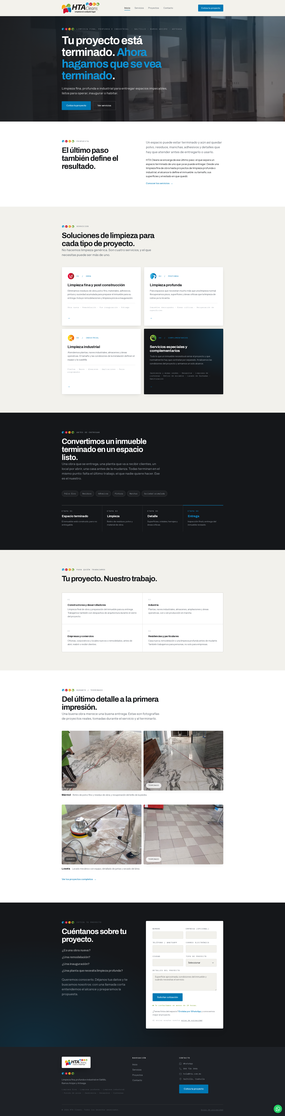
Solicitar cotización (167, 997)
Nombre (156, 929)
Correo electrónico (197, 943)
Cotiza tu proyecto (210, 8)
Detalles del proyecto (166, 970)
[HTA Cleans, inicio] (80, 8)
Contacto (168, 8)
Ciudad (156, 956)
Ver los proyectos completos (77, 879)
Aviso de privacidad (212, 1110)
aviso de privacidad (191, 1020)
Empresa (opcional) (197, 929)
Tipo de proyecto (196, 956)
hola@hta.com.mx (192, 1073)
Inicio (127, 8)
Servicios (139, 8)
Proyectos (153, 8)
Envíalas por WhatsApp (190, 1011)
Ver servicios (104, 105)
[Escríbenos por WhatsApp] (278, 1109)
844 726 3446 (190, 1068)
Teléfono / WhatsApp (165, 943)
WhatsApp (188, 1063)
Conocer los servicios (158, 183)
